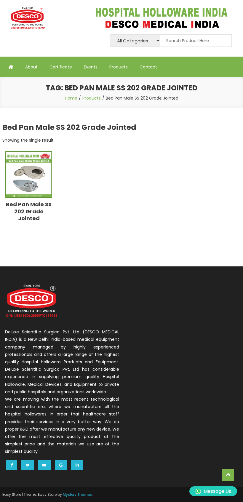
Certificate (60, 67)
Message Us (217, 491)
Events (90, 67)
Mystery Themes (77, 494)
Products (118, 67)
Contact (148, 67)
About (31, 67)
